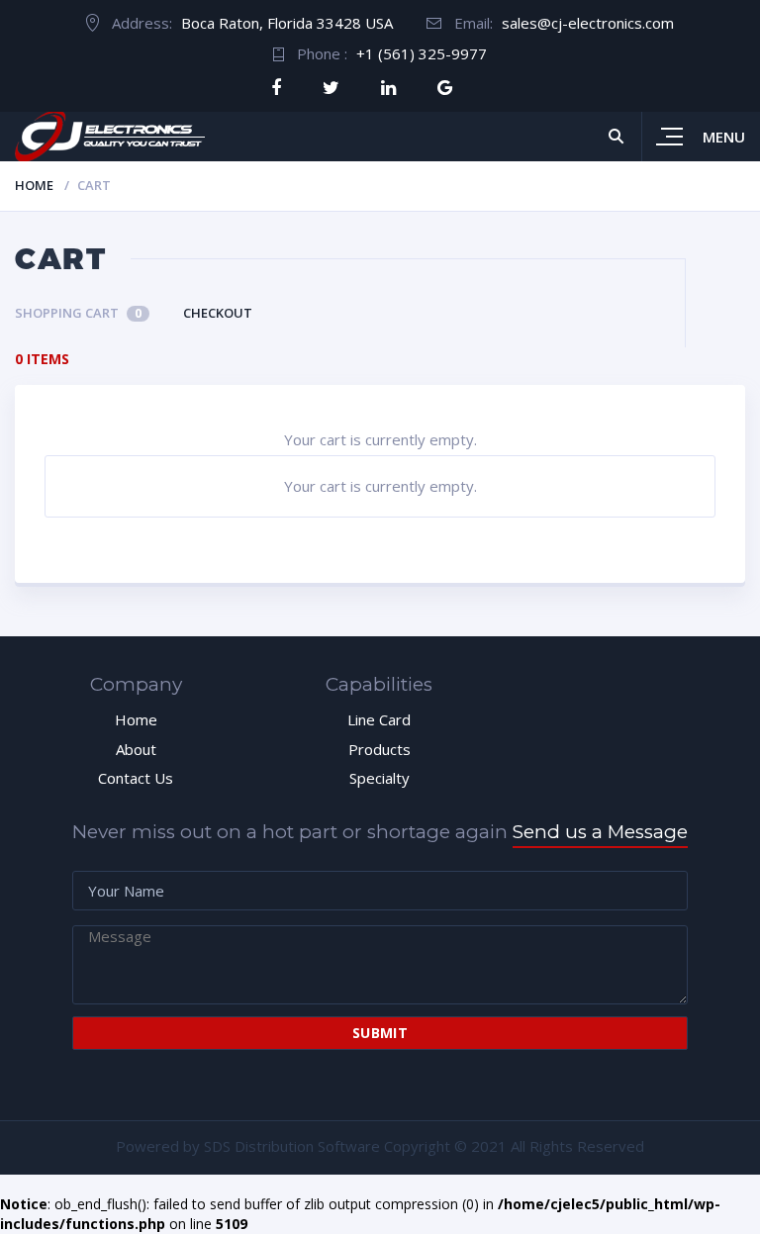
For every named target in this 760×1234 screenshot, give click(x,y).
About (136, 749)
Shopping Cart (78, 313)
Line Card (379, 719)
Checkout (217, 313)
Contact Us (135, 778)
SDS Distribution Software (292, 1146)
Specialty (379, 778)
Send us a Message (600, 831)
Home (34, 185)
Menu (724, 136)
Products (379, 749)
